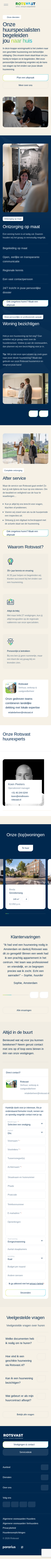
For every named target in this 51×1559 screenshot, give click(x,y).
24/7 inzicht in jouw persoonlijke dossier (23, 290)
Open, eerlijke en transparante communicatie (21, 259)
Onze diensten (13, 17)
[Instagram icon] (23, 1508)
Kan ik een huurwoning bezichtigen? (19, 1384)
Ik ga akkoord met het (27, 1285)
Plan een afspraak (25, 77)
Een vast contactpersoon (18, 279)
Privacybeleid (9, 1531)
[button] (46, 5)
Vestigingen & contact (24, 1448)
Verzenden (25, 1296)
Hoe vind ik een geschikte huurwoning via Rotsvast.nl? (19, 1364)
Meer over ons (25, 85)
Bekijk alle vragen (25, 1418)
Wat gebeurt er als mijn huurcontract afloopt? (20, 1402)
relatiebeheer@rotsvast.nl (21, 712)
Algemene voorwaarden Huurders (19, 1522)
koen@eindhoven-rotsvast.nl (20, 798)
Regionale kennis (13, 270)
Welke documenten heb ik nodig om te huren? (20, 1344)
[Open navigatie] (6, 5)
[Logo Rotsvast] (25, 5)
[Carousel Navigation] (38, 995)
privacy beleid (38, 1283)
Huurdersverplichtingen (14, 1536)
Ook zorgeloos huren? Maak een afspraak (23, 303)
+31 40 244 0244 (19, 793)
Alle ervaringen (23, 1010)
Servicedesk (26, 1455)
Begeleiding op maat (15, 248)
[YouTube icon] (31, 1508)
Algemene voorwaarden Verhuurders (21, 1527)
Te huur (25, 848)
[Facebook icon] (6, 1508)
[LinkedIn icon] (14, 1508)
